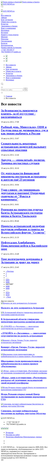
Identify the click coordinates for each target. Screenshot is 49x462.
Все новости (6, 15)
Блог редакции (7, 20)
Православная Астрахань (11, 47)
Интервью (5, 30)
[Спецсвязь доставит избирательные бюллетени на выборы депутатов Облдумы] (24, 406)
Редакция (9, 433)
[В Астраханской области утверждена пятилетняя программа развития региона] (24, 315)
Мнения (4, 37)
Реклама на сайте (13, 435)
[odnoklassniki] (7, 58)
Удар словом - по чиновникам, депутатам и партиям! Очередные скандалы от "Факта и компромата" (23, 194)
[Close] (2, 92)
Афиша (4, 18)
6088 (8, 286)
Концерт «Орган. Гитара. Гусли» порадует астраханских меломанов (23, 348)
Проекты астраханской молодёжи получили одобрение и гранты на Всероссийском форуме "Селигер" (23, 229)
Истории (4, 33)
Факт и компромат (8, 28)
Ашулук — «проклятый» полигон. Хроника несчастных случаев (23, 161)
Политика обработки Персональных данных (24, 437)
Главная (9, 96)
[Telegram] (7, 56)
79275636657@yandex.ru (11, 52)
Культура (4, 24)
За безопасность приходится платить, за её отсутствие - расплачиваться (19, 113)
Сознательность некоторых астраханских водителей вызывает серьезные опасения (23, 147)
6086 (8, 282)
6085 (8, 280)
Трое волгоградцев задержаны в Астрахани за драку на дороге (21, 260)
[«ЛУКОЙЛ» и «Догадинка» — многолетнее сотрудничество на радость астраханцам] (24, 329)
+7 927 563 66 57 (7, 50)
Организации (6, 41)
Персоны (4, 39)
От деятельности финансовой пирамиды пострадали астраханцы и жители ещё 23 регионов (23, 176)
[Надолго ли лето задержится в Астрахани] (19, 303)
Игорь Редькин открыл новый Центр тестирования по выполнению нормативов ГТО (23, 397)
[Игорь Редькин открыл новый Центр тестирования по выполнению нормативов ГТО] (24, 390)
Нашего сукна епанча (9, 35)
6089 (8, 288)
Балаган (4, 43)
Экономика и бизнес (9, 26)
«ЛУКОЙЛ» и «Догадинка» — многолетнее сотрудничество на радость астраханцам (23, 334)
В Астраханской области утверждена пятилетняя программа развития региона (22, 320)
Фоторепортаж (7, 45)
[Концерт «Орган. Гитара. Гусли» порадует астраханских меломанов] (24, 342)
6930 (8, 295)
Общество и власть (8, 22)
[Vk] (7, 61)
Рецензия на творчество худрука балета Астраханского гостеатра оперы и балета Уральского (22, 213)
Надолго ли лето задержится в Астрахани (22, 308)
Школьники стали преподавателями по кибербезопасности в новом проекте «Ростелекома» (21, 364)
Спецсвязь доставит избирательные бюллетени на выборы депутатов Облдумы (23, 412)
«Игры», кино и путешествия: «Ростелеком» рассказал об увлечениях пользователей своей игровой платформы (24, 380)
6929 (8, 293)
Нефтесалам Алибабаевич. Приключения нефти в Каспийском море (24, 245)
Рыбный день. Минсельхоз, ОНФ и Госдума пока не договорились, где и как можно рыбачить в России (24, 130)
